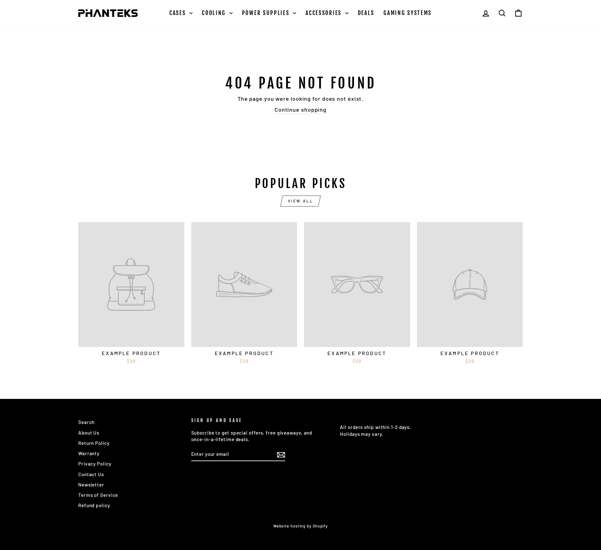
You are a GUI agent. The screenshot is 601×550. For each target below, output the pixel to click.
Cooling (215, 12)
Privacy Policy (94, 463)
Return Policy (94, 443)
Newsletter (91, 484)
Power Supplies (267, 12)
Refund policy (94, 505)
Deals (366, 12)
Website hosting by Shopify (300, 525)
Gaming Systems (407, 12)
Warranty (89, 453)
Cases (178, 12)
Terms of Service (98, 495)
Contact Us (91, 474)
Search (86, 422)
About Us (88, 432)
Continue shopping (300, 109)
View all (300, 201)
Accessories (324, 12)
